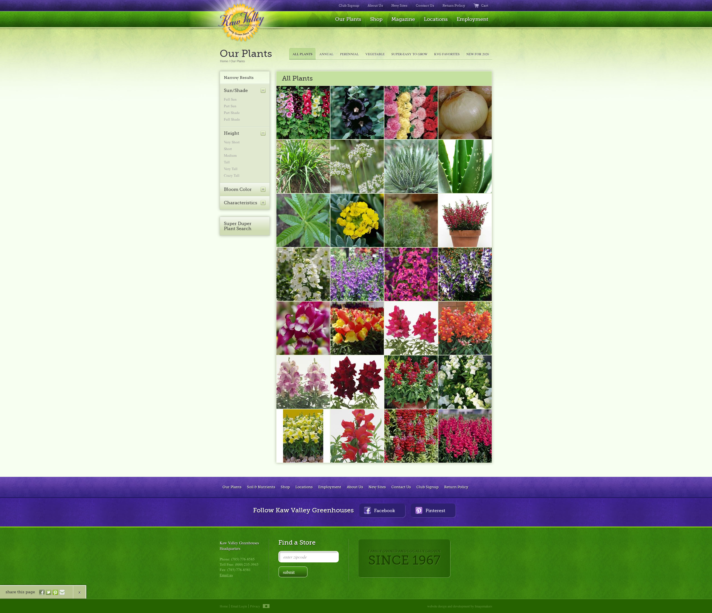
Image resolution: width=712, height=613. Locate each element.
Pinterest (435, 510)
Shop (376, 19)
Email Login (239, 606)
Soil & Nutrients (261, 487)
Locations (436, 19)
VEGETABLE (375, 54)
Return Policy (453, 6)
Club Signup (349, 6)
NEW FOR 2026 (477, 54)
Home (224, 61)
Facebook (384, 510)
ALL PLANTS (303, 54)
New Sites (399, 6)
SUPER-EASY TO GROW (409, 54)
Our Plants (348, 19)
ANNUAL (326, 54)
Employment (472, 19)
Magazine (403, 19)
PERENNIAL (349, 54)
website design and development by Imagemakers (459, 606)
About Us (375, 6)
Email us (226, 574)
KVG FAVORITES (447, 54)
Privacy (255, 606)
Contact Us (425, 6)
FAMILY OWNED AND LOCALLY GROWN (404, 558)
